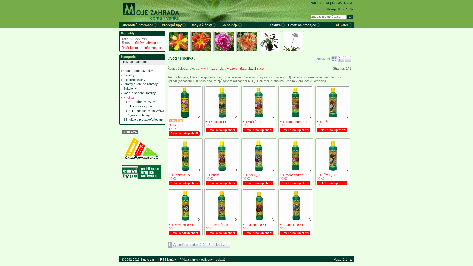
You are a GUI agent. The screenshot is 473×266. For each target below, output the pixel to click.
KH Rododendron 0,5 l (295, 175)
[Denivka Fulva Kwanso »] (247, 41)
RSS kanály (168, 259)
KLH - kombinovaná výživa (146, 111)
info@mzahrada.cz (147, 43)
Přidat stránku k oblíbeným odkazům (204, 259)
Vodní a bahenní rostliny (139, 93)
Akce (173, 120)
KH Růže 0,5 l (326, 175)
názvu (213, 68)
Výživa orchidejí (139, 115)
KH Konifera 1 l (216, 122)
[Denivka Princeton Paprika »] (201, 41)
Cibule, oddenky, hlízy (138, 71)
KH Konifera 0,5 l (180, 175)
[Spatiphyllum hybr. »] (270, 41)
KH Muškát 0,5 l (216, 175)
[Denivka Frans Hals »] (178, 41)
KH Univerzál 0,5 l (181, 225)
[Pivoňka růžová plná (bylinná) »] (224, 41)
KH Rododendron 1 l (293, 122)
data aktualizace (252, 68)
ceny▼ (201, 68)
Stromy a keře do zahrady (140, 84)
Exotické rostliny (134, 80)
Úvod (172, 58)
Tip (180, 120)
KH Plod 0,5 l (251, 175)
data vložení (228, 68)
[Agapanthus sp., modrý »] (293, 41)
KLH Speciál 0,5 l (291, 225)
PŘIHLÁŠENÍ (319, 3)
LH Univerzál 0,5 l (218, 225)
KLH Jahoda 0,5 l (254, 225)
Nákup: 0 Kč (335, 9)
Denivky (128, 75)
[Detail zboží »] (185, 102)
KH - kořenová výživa (142, 102)
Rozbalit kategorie (135, 62)
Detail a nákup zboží (184, 133)
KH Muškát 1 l (252, 122)
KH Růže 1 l (325, 122)
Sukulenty (130, 88)
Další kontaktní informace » (140, 48)
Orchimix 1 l (177, 125)
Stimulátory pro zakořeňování (143, 119)
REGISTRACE (342, 3)
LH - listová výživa (140, 106)
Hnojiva (128, 97)
